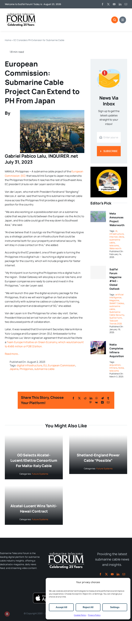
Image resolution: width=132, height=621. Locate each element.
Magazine (114, 300)
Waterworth (115, 248)
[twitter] (108, 4)
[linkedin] (120, 4)
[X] (79, 398)
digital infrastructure (29, 365)
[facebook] (102, 4)
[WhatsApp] (96, 398)
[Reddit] (85, 398)
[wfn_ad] (108, 168)
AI (116, 230)
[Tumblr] (108, 398)
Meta (121, 236)
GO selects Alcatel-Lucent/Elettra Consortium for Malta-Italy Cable (33, 460)
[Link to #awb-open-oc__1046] (114, 19)
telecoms (114, 245)
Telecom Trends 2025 (115, 322)
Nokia (121, 367)
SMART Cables (116, 303)
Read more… (12, 354)
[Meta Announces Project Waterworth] (98, 212)
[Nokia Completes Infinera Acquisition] (98, 343)
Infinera (113, 367)
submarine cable (44, 369)
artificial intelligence (116, 296)
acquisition (115, 364)
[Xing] (102, 402)
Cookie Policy (80, 615)
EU (45, 365)
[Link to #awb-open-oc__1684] (122, 19)
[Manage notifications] (7, 613)
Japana (14, 369)
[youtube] (114, 4)
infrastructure (116, 233)
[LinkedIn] (91, 398)
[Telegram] (102, 398)
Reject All (88, 607)
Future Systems (40, 473)
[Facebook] (73, 398)
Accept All (61, 607)
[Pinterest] (90, 402)
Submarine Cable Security (116, 313)
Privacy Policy (94, 615)
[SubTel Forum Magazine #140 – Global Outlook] (98, 272)
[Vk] (96, 402)
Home (8, 40)
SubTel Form (115, 317)
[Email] (108, 402)
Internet (113, 236)
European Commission (61, 365)
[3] (66, 552)
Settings (114, 607)
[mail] (126, 4)
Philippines (26, 369)
